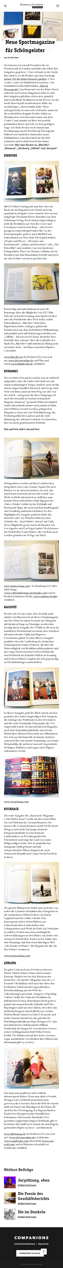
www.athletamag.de (15, 1134)
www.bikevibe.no (13, 357)
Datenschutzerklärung (25, 1244)
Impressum (43, 1244)
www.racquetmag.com (16, 802)
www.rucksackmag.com (17, 956)
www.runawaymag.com (17, 586)
